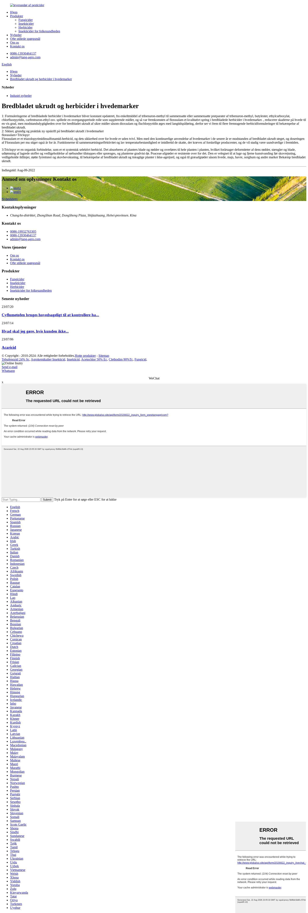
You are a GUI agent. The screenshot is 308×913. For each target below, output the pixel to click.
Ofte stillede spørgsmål (25, 39)
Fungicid (140, 359)
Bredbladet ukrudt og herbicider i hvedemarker (41, 79)
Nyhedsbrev (10, 199)
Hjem (13, 12)
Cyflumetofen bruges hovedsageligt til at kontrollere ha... (50, 315)
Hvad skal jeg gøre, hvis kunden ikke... (35, 331)
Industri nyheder (21, 95)
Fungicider (25, 20)
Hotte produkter (85, 355)
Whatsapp (8, 371)
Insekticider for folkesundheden (39, 31)
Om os (14, 42)
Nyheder (16, 35)
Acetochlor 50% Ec (94, 359)
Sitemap (103, 355)
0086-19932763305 (23, 231)
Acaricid (9, 347)
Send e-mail (9, 367)
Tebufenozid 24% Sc (15, 359)
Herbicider (25, 27)
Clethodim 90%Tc (121, 359)
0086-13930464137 (23, 53)
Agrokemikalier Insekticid (48, 359)
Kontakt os (17, 46)
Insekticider (26, 23)
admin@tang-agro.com (25, 57)
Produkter (16, 16)
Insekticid (73, 359)
